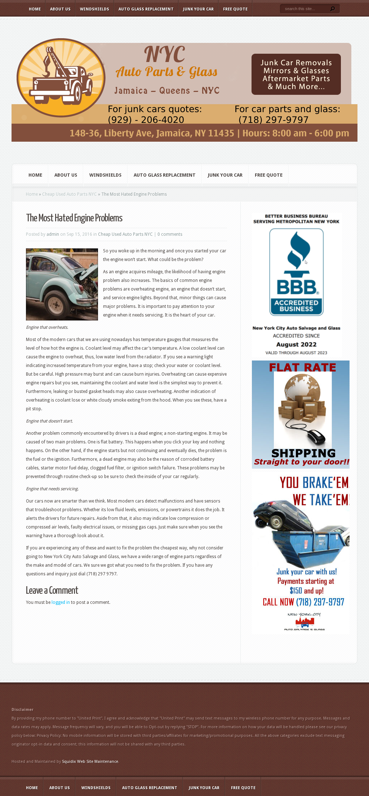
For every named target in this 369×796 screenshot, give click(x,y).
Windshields (94, 9)
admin (52, 234)
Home (35, 9)
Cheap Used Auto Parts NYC (69, 194)
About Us (60, 9)
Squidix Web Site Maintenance (90, 761)
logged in (61, 602)
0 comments (169, 234)
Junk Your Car (198, 9)
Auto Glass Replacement (146, 9)
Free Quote (235, 9)
